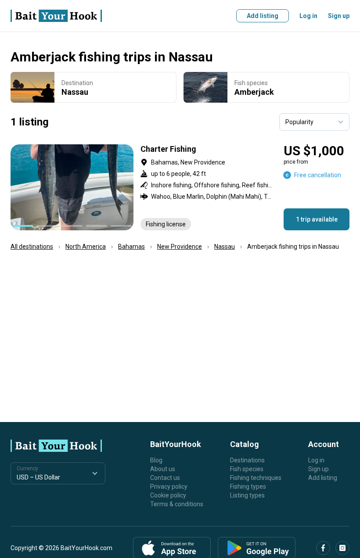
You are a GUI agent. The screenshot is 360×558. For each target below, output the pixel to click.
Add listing (262, 15)
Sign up (338, 15)
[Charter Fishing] (180, 187)
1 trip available (317, 219)
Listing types (247, 495)
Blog (156, 460)
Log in (308, 15)
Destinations (247, 460)
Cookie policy (168, 495)
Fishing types (248, 486)
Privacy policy (168, 486)
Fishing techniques (255, 477)
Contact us (165, 477)
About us (162, 468)
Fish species (246, 468)
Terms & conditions (176, 504)
